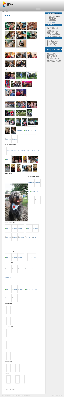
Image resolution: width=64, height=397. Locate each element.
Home (3, 11)
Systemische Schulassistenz (11, 8)
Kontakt (57, 8)
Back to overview (27, 180)
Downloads (31, 8)
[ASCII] (13, 168)
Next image (7, 176)
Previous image (5, 176)
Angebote (23, 8)
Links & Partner (15, 395)
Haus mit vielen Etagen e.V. (8, 395)
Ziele (51, 8)
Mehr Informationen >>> (52, 22)
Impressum (24, 395)
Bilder (38, 8)
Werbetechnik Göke (59, 395)
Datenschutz (28, 395)
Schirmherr (20, 395)
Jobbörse (44, 8)
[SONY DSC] (10, 75)
